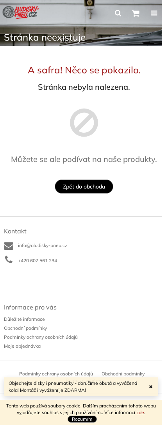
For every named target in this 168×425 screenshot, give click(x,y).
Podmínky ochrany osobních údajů (41, 337)
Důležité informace (24, 319)
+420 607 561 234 (37, 260)
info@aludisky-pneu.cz (42, 245)
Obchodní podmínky (25, 328)
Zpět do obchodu (84, 186)
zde (140, 412)
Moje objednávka (22, 346)
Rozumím (82, 419)
